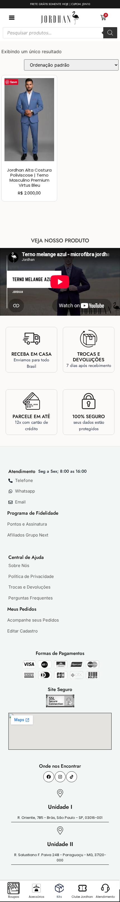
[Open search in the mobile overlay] (60, 32)
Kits (59, 897)
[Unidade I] (60, 793)
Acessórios (36, 897)
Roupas (13, 897)
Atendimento (105, 897)
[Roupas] (13, 888)
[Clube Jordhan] (82, 888)
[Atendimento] (105, 888)
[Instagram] (60, 776)
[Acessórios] (36, 888)
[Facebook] (48, 776)
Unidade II (60, 844)
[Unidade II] (60, 830)
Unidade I (60, 807)
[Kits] (59, 888)
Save (13, 82)
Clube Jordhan (82, 897)
